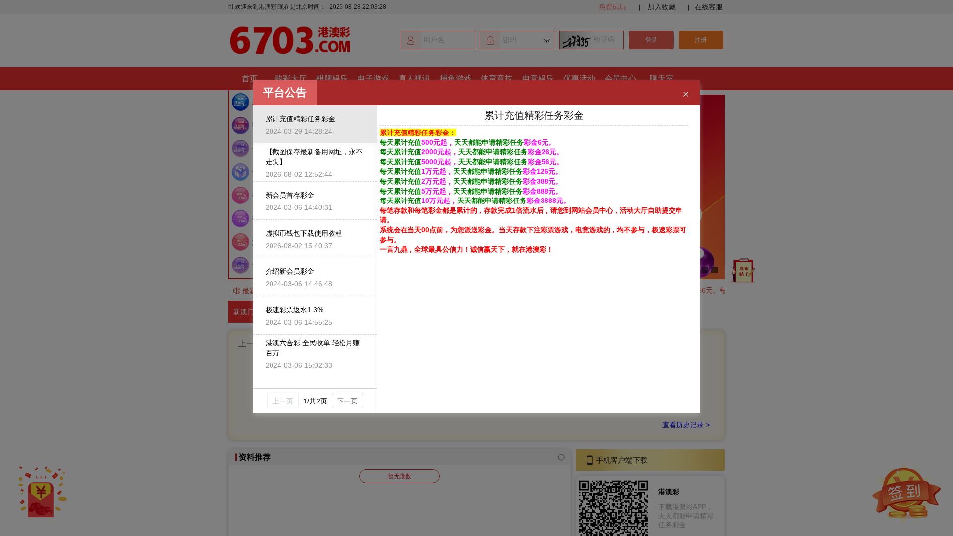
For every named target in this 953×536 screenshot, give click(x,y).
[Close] (686, 94)
